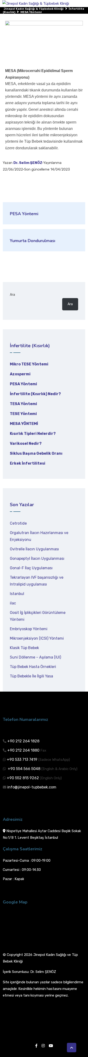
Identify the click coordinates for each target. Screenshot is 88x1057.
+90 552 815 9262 (23, 778)
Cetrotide (18, 523)
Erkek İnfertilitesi (27, 463)
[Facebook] (36, 1046)
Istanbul (17, 593)
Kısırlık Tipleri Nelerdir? (33, 433)
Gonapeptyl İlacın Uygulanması (37, 558)
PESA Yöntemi (23, 384)
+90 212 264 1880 (23, 750)
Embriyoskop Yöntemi (28, 629)
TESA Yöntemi (23, 404)
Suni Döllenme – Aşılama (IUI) (35, 657)
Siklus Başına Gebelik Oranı (36, 453)
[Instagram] (43, 1046)
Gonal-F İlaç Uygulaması (31, 568)
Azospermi (20, 374)
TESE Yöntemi (23, 413)
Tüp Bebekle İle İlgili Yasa (31, 676)
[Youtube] (51, 1046)
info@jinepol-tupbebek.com (31, 787)
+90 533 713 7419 (22, 759)
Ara (12, 295)
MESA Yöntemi (24, 423)
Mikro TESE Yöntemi (29, 364)
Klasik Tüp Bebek (24, 648)
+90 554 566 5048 (23, 768)
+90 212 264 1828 (23, 741)
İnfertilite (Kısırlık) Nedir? (35, 394)
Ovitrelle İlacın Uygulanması (34, 549)
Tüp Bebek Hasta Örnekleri (33, 666)
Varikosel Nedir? (26, 443)
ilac (13, 603)
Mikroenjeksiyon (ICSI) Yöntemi (37, 638)
